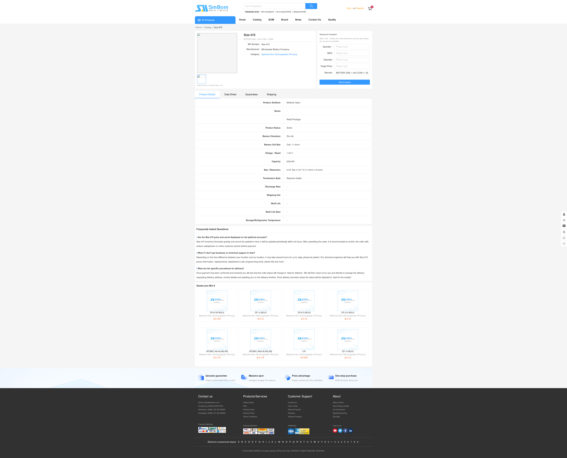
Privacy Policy (248, 409)
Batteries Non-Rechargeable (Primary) (279, 54)
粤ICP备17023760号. (316, 450)
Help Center (293, 406)
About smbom (338, 402)
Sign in (350, 8)
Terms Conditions (250, 416)
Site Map (336, 416)
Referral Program (295, 416)
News (298, 19)
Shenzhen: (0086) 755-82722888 (211, 409)
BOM (271, 19)
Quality (332, 19)
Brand (284, 19)
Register (360, 8)
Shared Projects (294, 409)
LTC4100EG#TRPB (283, 11)
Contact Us (314, 19)
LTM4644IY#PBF (299, 11)
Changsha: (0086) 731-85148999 (211, 413)
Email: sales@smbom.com (209, 402)
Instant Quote (248, 402)
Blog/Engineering (340, 413)
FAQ (245, 406)
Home (242, 19)
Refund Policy (248, 413)
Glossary (291, 413)
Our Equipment (339, 409)
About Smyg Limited (341, 406)
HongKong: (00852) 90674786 (210, 406)
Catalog (257, 19)
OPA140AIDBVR (267, 11)
